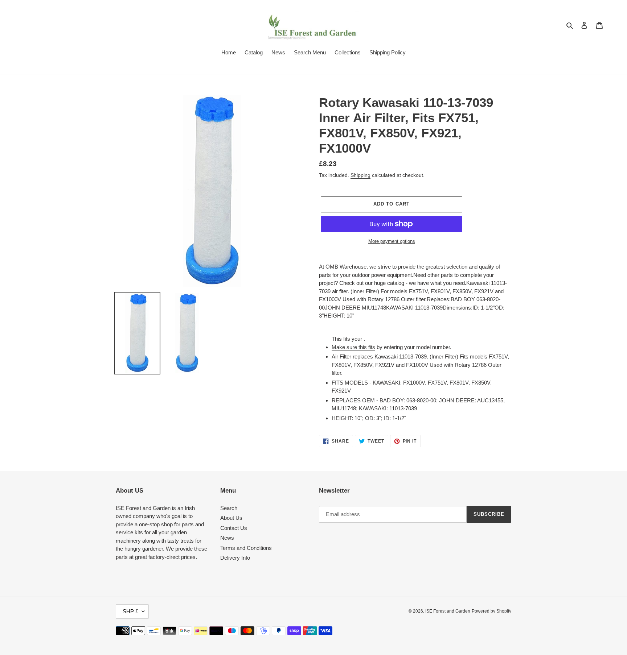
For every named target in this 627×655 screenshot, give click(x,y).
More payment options (391, 241)
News (227, 538)
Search (228, 508)
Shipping (360, 175)
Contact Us (233, 528)
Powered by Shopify (491, 611)
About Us (231, 518)
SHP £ (130, 611)
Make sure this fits (353, 347)
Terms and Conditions (246, 548)
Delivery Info (235, 558)
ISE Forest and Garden (447, 611)
